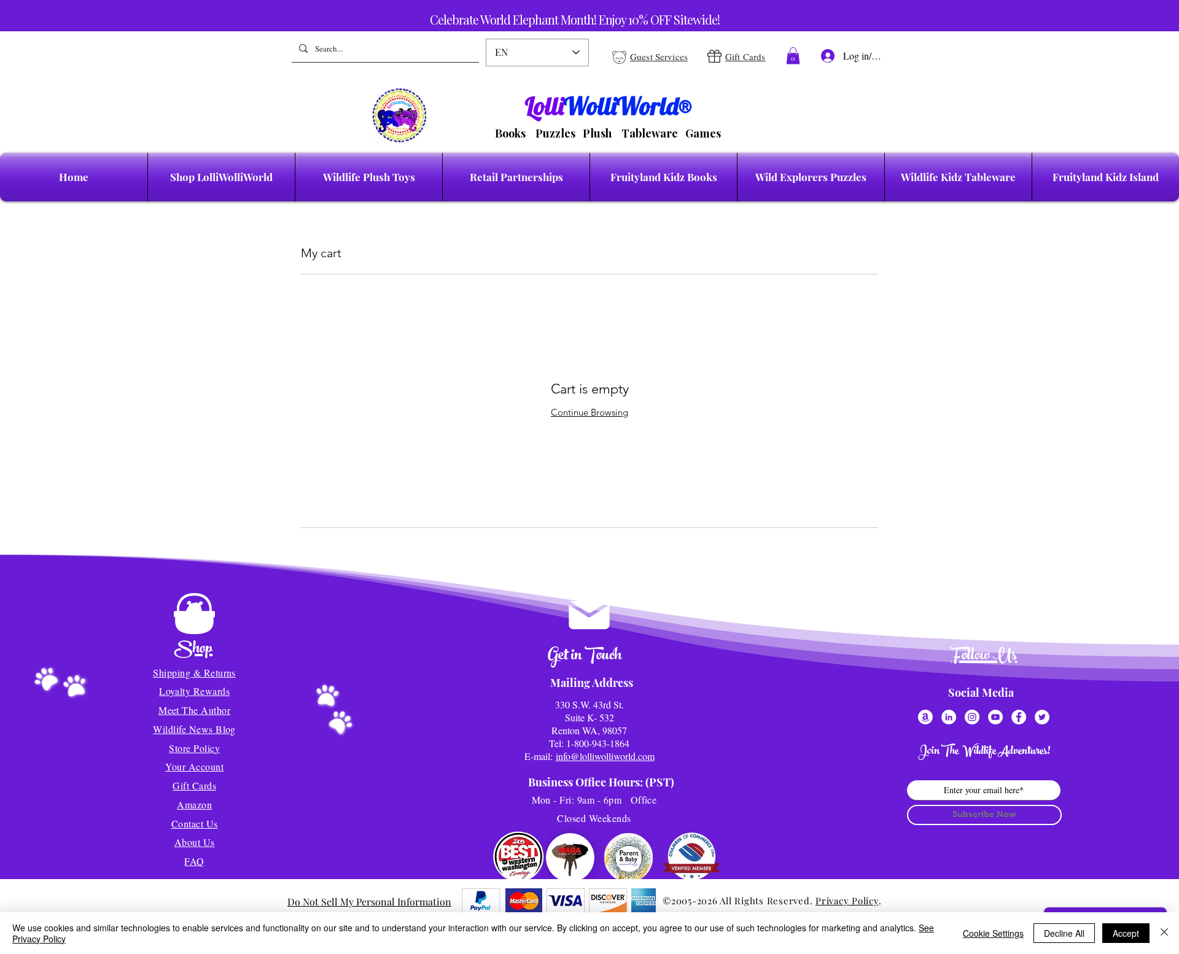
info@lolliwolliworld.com (605, 756)
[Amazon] (925, 717)
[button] (793, 55)
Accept (1126, 933)
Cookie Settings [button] (993, 933)
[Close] (1164, 933)
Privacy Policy (847, 900)
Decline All (1064, 933)
